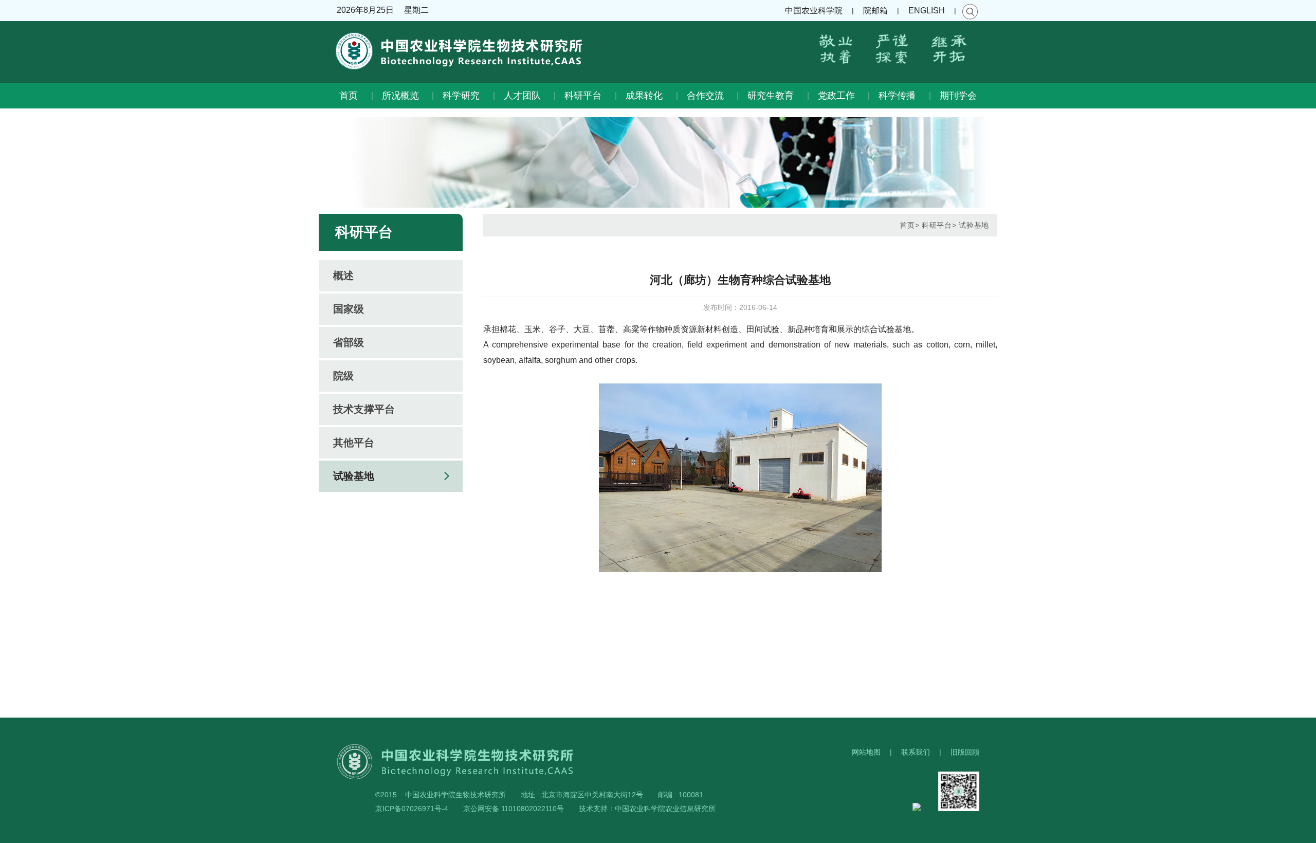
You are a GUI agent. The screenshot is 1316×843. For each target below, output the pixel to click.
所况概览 (400, 95)
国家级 (348, 309)
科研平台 (582, 95)
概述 (343, 275)
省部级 (348, 342)
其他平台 (353, 442)
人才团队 (522, 95)
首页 (348, 95)
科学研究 (461, 95)
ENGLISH (926, 10)
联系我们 (915, 752)
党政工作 (836, 95)
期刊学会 (958, 95)
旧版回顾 (965, 752)
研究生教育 (770, 95)
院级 (343, 375)
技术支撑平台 (364, 409)
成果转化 (644, 95)
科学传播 (897, 95)
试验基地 (353, 476)
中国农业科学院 (814, 10)
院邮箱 (875, 10)
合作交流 (705, 95)
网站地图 (866, 752)
